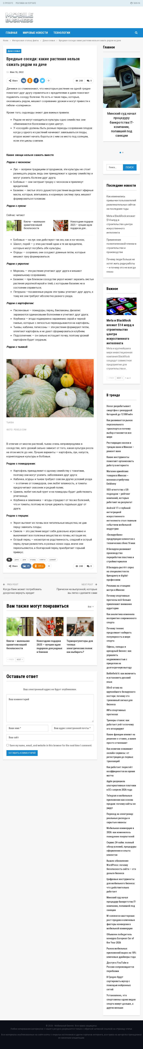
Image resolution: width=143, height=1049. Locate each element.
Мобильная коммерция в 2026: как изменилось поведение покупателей (120, 832)
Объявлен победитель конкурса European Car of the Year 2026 (120, 938)
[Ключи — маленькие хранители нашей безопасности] (13, 225)
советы (43, 560)
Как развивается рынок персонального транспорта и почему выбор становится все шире (120, 428)
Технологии (61, 32)
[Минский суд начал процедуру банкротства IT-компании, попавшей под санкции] (121, 99)
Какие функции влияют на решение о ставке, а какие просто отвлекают (121, 738)
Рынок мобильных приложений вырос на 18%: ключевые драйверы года (122, 952)
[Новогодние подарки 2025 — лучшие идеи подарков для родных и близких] (60, 225)
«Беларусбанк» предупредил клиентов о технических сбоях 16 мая (121, 539)
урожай (53, 560)
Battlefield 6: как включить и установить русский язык (121, 677)
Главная (11, 32)
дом (24, 560)
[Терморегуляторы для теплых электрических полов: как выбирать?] (80, 626)
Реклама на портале (26, 3)
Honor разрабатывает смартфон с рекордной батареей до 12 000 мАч (120, 410)
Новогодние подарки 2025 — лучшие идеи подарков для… (81, 225)
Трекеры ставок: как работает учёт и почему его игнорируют (120, 724)
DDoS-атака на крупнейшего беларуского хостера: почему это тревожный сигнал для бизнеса (121, 696)
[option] (121, 101)
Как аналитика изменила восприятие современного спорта (122, 618)
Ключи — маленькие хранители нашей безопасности (34, 225)
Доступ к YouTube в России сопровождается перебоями (120, 966)
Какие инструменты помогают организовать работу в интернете (120, 461)
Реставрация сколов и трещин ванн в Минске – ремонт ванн (120, 447)
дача (17, 560)
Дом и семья (14, 51)
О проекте (8, 3)
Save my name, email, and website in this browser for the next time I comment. (51, 745)
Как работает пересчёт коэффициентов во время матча (121, 771)
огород (33, 560)
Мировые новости (35, 32)
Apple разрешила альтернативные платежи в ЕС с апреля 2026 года (121, 785)
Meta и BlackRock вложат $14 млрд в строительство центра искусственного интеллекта (121, 224)
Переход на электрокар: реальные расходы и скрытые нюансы (120, 818)
